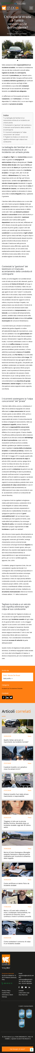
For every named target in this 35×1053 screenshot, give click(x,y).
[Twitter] (11, 697)
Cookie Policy (6, 992)
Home (17, 32)
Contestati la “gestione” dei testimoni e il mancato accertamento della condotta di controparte (17, 127)
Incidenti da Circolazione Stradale (12, 688)
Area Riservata (23, 994)
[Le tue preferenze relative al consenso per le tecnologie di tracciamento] (32, 1049)
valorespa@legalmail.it (25, 979)
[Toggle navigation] (31, 8)
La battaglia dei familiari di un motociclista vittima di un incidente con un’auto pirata (16, 120)
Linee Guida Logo (24, 992)
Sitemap (4, 997)
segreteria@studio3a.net (26, 975)
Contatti (21, 990)
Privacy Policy (6, 990)
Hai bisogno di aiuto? (17, 1049)
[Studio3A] (10, 8)
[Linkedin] (7, 697)
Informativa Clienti (7, 994)
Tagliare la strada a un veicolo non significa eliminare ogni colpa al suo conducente (15, 139)
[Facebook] (3, 697)
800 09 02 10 (8, 3)
